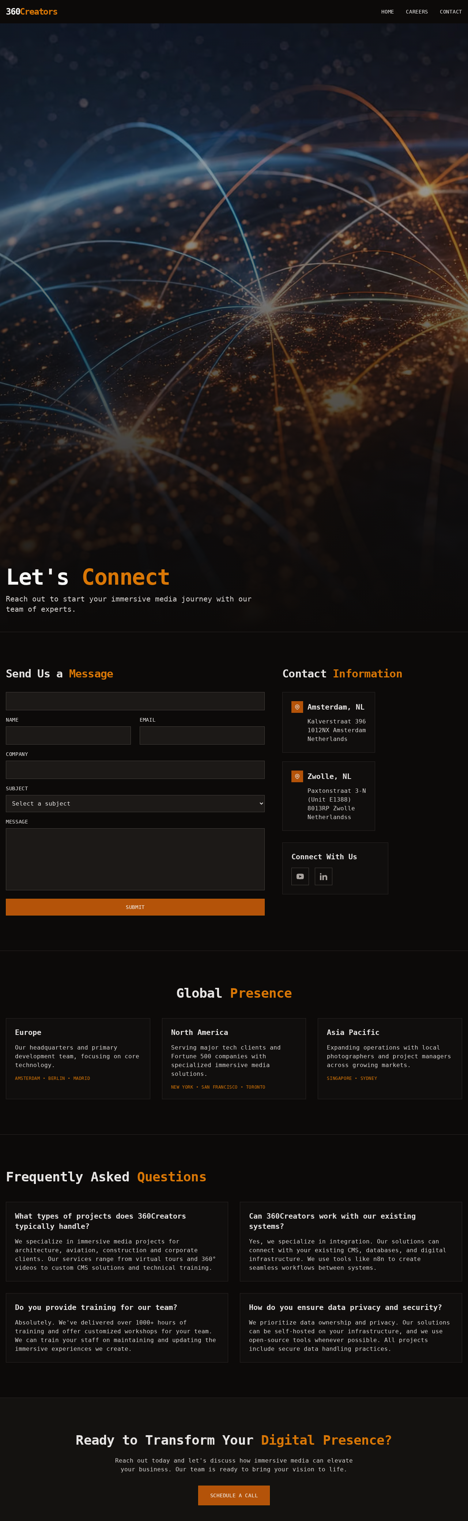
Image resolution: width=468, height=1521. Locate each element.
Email (148, 720)
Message (17, 822)
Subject (17, 788)
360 (31, 12)
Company (17, 754)
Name (12, 720)
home (387, 12)
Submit (135, 907)
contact (451, 12)
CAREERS (417, 12)
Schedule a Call (234, 1495)
